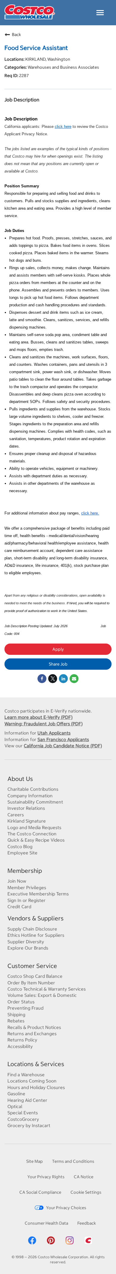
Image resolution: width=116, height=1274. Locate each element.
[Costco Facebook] (32, 1243)
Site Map (34, 1161)
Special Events (22, 1112)
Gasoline (16, 1093)
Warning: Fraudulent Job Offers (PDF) (43, 724)
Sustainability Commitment (35, 802)
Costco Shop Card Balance (34, 976)
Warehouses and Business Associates (63, 67)
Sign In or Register (26, 900)
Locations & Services (35, 1064)
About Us (20, 778)
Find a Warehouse (26, 1074)
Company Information (30, 795)
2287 (23, 75)
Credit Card (19, 906)
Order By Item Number (31, 983)
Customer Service (32, 965)
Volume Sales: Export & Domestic (42, 995)
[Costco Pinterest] (51, 1243)
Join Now (16, 881)
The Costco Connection (32, 834)
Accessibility (20, 1046)
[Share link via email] (74, 678)
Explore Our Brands (27, 948)
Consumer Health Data (46, 1223)
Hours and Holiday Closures (36, 1087)
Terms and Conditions (73, 1161)
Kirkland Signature (26, 821)
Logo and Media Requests (34, 827)
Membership (24, 870)
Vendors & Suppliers (35, 918)
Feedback (86, 1223)
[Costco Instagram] (69, 1243)
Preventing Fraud (25, 1008)
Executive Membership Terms (38, 894)
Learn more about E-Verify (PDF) (38, 717)
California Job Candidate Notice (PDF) (63, 746)
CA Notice (83, 1176)
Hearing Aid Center (27, 1100)
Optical (14, 1106)
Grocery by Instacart (28, 1125)
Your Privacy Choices (66, 1207)
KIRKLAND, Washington (47, 59)
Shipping (16, 1014)
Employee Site (22, 853)
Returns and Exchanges (32, 1033)
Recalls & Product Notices (34, 1027)
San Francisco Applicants (63, 739)
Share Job (58, 664)
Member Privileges (26, 887)
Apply (58, 649)
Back (16, 34)
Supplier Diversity (25, 941)
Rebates (15, 1021)
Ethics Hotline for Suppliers (35, 935)
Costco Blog (19, 846)
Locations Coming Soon (32, 1081)
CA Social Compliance (40, 1192)
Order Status (21, 1002)
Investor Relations (26, 808)
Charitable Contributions (32, 789)
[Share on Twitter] (52, 678)
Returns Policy (22, 1040)
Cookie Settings (85, 1192)
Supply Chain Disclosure (32, 929)
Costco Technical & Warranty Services (46, 989)
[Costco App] (88, 1243)
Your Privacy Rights (46, 1176)
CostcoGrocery (23, 1119)
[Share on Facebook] (42, 678)
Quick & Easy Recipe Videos (36, 840)
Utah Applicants (53, 733)
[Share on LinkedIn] (63, 678)
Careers (15, 815)
